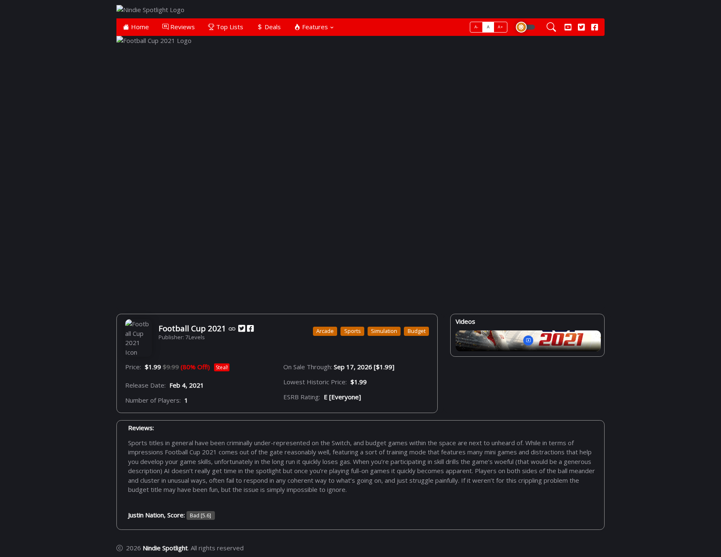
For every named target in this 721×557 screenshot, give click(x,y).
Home (139, 27)
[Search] (551, 27)
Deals (272, 27)
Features (314, 27)
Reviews (182, 27)
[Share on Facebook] (250, 328)
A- (476, 27)
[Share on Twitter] (241, 328)
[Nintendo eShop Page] (232, 328)
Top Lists (228, 27)
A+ (500, 27)
